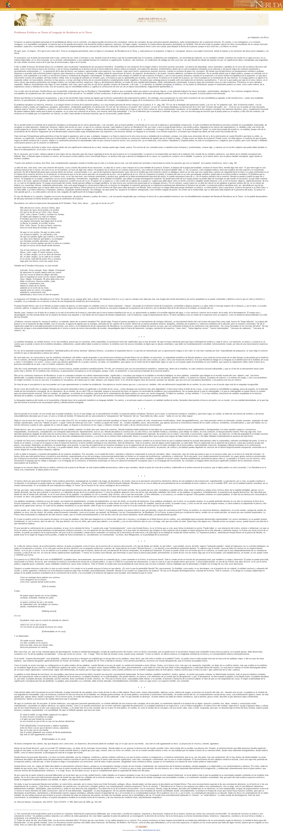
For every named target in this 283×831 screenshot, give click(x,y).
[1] (40, 71)
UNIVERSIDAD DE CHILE (151, 830)
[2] (171, 87)
